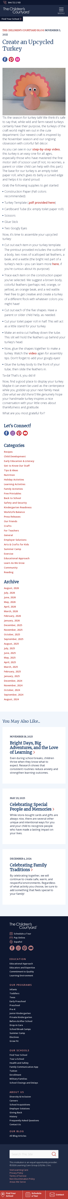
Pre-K (12, 1009)
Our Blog (17, 1131)
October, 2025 (12, 634)
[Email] (17, 59)
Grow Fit (14, 1041)
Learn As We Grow (14, 563)
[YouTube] (25, 433)
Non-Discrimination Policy (22, 1178)
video (33, 353)
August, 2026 (11, 588)
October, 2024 (12, 690)
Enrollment (15, 1074)
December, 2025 (13, 625)
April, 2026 (10, 606)
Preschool (15, 1005)
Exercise (8, 553)
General (8, 535)
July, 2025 (9, 648)
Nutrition (9, 474)
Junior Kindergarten (20, 1013)
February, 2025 (12, 671)
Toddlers (14, 993)
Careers (14, 1100)
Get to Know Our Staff (17, 465)
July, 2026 (9, 592)
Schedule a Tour (22, 933)
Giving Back (16, 1112)
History (13, 1116)
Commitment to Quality (22, 971)
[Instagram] (12, 433)
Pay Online (19, 937)
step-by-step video (46, 149)
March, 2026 (11, 611)
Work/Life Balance (14, 512)
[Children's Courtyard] (16, 11)
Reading (8, 572)
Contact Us (15, 1124)
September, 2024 (13, 694)
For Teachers (11, 530)
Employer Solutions (15, 539)
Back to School (12, 498)
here (55, 264)
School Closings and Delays (24, 1082)
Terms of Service (18, 1175)
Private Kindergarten (21, 1017)
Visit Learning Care (19, 1169)
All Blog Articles (18, 1135)
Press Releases (12, 516)
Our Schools (19, 1050)
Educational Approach (17, 558)
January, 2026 (12, 620)
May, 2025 (10, 657)
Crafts (7, 525)
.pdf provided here (41, 202)
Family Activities (13, 488)
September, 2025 (13, 639)
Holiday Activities (14, 479)
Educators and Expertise (22, 967)
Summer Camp (12, 549)
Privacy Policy (16, 1172)
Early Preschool (18, 1001)
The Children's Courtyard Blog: (23, 30)
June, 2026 (10, 597)
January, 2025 (12, 676)
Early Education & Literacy (19, 461)
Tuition (13, 1070)
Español (18, 941)
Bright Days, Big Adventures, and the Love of (34, 747)
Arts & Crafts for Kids (16, 544)
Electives (14, 1037)
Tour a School (17, 1059)
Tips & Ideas (11, 470)
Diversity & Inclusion (20, 1096)
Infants (13, 989)
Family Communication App (24, 1066)
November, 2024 (13, 685)
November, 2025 (13, 629)
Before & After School (21, 1021)
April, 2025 (10, 662)
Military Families (18, 1078)
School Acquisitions (20, 1104)
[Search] (54, 1154)
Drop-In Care (16, 1025)
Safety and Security (15, 502)
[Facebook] (4, 59)
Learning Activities (14, 484)
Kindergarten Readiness (18, 507)
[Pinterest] (11, 59)
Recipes (8, 451)
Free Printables (12, 493)
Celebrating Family (28, 867)
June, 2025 (10, 653)
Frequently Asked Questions (24, 1120)
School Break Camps (20, 1029)
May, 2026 (10, 602)
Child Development (15, 456)
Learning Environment (21, 975)
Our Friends (10, 521)
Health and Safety (19, 1063)
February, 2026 (12, 615)
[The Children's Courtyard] (23, 926)
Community (11, 567)
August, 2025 (11, 643)
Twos (12, 997)
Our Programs (21, 984)
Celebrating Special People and (30, 807)
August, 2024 (11, 699)
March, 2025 (11, 666)
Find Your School (10, 18)
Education (18, 959)
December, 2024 (13, 680)
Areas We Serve (18, 1181)
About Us (17, 1092)
